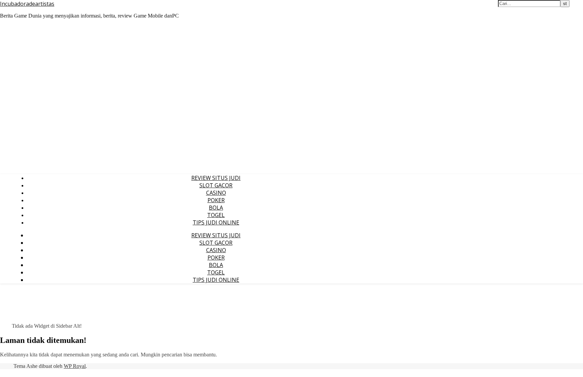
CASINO (216, 192)
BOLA (216, 207)
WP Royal (75, 366)
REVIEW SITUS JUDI (216, 178)
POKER (216, 200)
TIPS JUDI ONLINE (216, 222)
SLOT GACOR (215, 185)
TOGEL (216, 215)
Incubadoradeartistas (27, 3)
